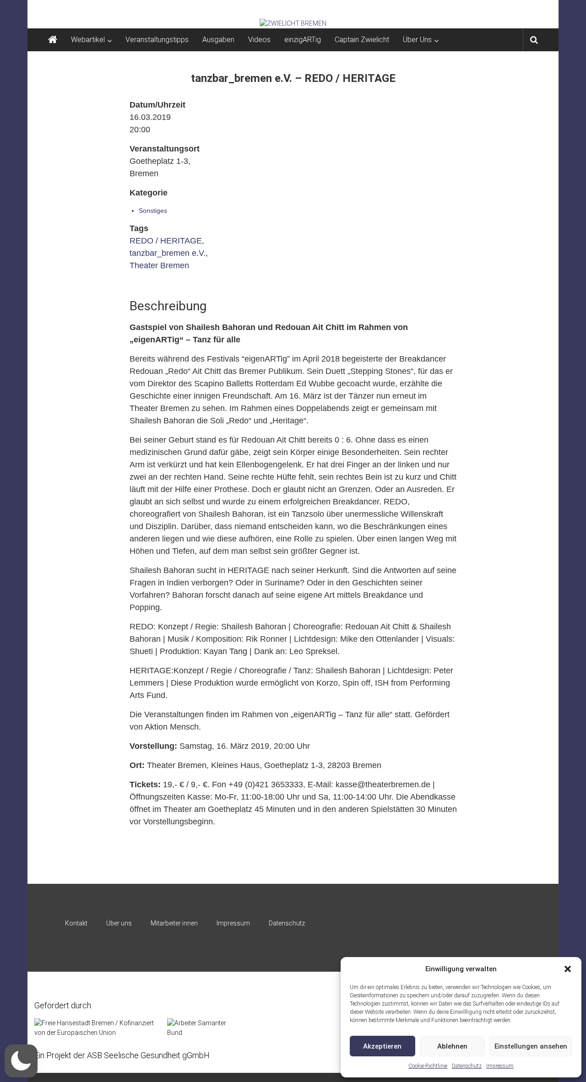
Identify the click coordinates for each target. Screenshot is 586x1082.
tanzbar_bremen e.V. (168, 253)
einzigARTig (302, 39)
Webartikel (88, 39)
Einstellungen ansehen (530, 1046)
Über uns (119, 923)
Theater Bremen (159, 265)
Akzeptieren (382, 1046)
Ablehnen (452, 1046)
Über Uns (417, 39)
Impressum (500, 1066)
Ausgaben (218, 39)
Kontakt (76, 923)
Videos (259, 39)
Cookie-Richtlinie (427, 1066)
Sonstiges (153, 210)
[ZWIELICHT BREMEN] (293, 23)
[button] (567, 969)
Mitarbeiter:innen (174, 923)
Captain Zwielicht (362, 39)
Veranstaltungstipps (157, 39)
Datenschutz (467, 1066)
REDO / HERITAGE (166, 240)
